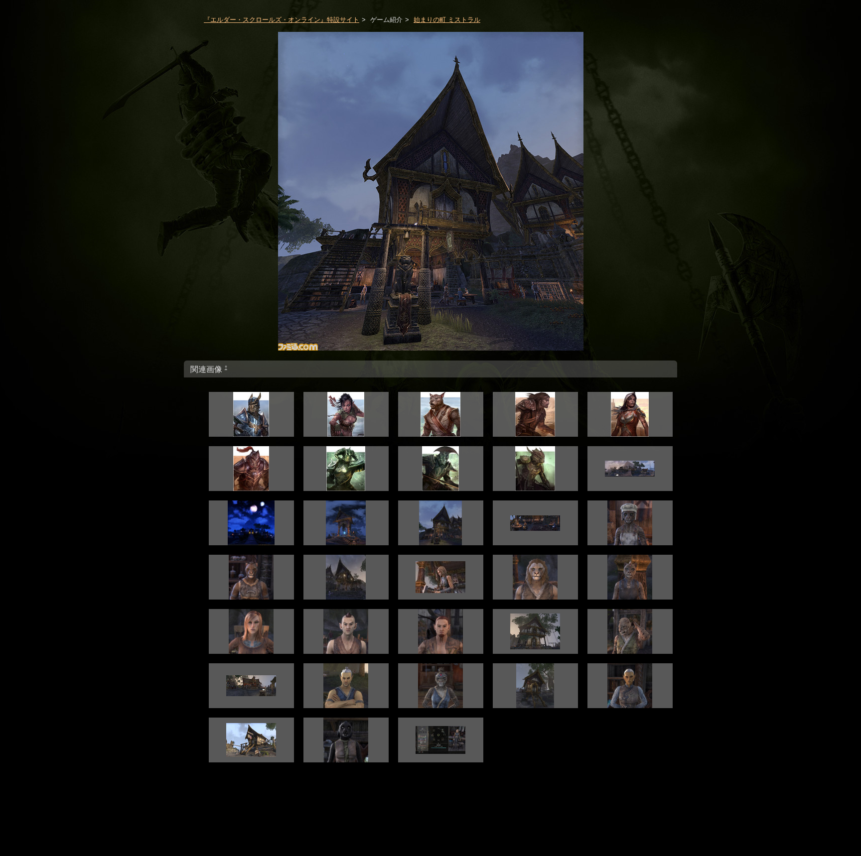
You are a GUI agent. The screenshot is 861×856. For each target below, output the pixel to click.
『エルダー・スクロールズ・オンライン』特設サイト (281, 19)
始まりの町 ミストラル (447, 19)
